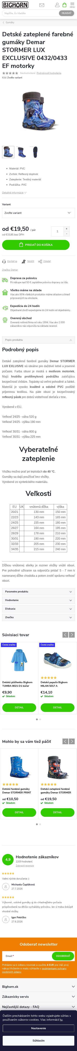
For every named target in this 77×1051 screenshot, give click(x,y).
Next (72, 635)
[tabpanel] (19, 678)
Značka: (10, 270)
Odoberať (63, 956)
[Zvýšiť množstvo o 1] (66, 229)
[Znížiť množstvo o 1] (66, 233)
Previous (65, 635)
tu (61, 1020)
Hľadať (66, 13)
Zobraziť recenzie (25, 865)
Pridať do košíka (39, 245)
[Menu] (72, 4)
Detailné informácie (12, 192)
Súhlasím (39, 1041)
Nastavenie (38, 1028)
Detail (19, 707)
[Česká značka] (19, 660)
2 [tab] (40, 719)
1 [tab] (37, 719)
